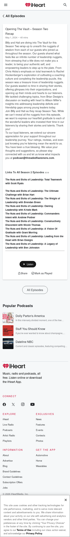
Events (39, 430)
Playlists (7, 440)
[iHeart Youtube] (32, 404)
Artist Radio (9, 435)
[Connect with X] (13, 404)
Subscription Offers (13, 482)
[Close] (66, 500)
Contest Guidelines (12, 476)
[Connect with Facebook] (4, 404)
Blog (5, 466)
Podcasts (8, 430)
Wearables (41, 466)
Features (40, 424)
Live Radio (8, 424)
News (39, 419)
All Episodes (15, 16)
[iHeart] (35, 5)
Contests (40, 435)
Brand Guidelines (11, 471)
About (6, 455)
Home (39, 460)
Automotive (42, 455)
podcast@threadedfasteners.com (33, 158)
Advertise (8, 460)
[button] (28, 264)
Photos (39, 440)
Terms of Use (24, 530)
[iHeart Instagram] (22, 404)
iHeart (6, 419)
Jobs (5, 487)
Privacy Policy (34, 533)
